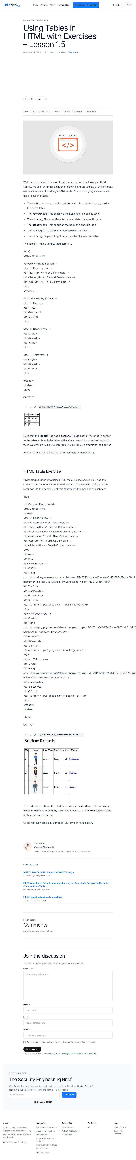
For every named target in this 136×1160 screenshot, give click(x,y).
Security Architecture (45, 1131)
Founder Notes (64, 5)
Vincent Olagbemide (69, 52)
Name (26, 1004)
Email (26, 1017)
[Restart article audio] (31, 98)
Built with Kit (43, 1102)
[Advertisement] (68, 74)
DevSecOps (41, 1135)
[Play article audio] (25, 98)
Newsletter (67, 1135)
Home (35, 5)
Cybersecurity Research (46, 1127)
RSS (89, 1127)
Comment (28, 968)
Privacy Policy (120, 1127)
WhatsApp (43, 111)
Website (27, 1029)
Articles (44, 5)
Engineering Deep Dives (35, 20)
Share (67, 111)
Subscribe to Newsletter (86, 5)
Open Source (42, 1148)
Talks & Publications (70, 1131)
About (52, 5)
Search (116, 5)
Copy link (78, 111)
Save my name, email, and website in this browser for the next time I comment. (61, 1042)
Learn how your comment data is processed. (77, 1053)
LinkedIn (56, 111)
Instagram (91, 111)
